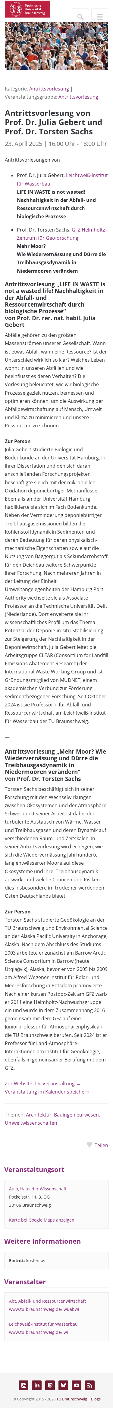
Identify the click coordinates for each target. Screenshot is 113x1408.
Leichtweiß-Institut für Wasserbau (43, 1324)
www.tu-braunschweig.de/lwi (38, 1332)
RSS (90, 1385)
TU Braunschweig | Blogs (78, 1399)
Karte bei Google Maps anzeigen (41, 1220)
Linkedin (37, 1385)
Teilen (101, 1145)
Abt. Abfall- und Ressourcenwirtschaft (47, 1301)
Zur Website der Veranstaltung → (43, 1083)
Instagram (23, 1385)
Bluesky (63, 1385)
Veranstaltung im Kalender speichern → (50, 1091)
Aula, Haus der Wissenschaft (38, 1189)
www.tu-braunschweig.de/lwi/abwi (44, 1309)
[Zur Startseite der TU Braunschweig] (27, 8)
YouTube (76, 1385)
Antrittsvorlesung (49, 88)
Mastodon (50, 1385)
